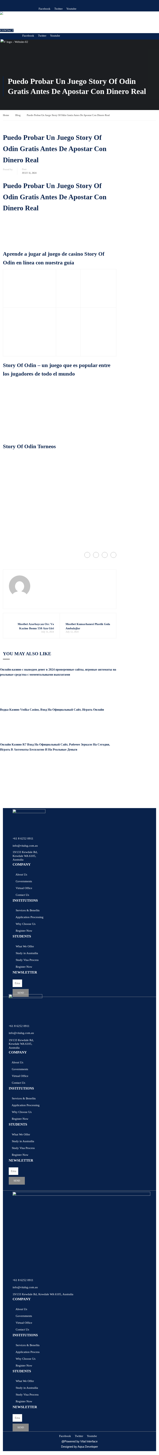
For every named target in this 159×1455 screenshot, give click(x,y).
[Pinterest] (113, 555)
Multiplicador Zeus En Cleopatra (22, 237)
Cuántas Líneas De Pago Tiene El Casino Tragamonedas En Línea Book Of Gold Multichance (59, 243)
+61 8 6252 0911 (23, 838)
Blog (18, 115)
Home (6, 115)
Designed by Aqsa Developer (79, 1446)
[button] (55, 22)
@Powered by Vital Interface (79, 1441)
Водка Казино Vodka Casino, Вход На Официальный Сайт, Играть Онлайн (52, 709)
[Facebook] (87, 555)
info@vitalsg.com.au (25, 845)
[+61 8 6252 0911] (14, 834)
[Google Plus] (96, 555)
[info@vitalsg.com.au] (14, 841)
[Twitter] (105, 555)
